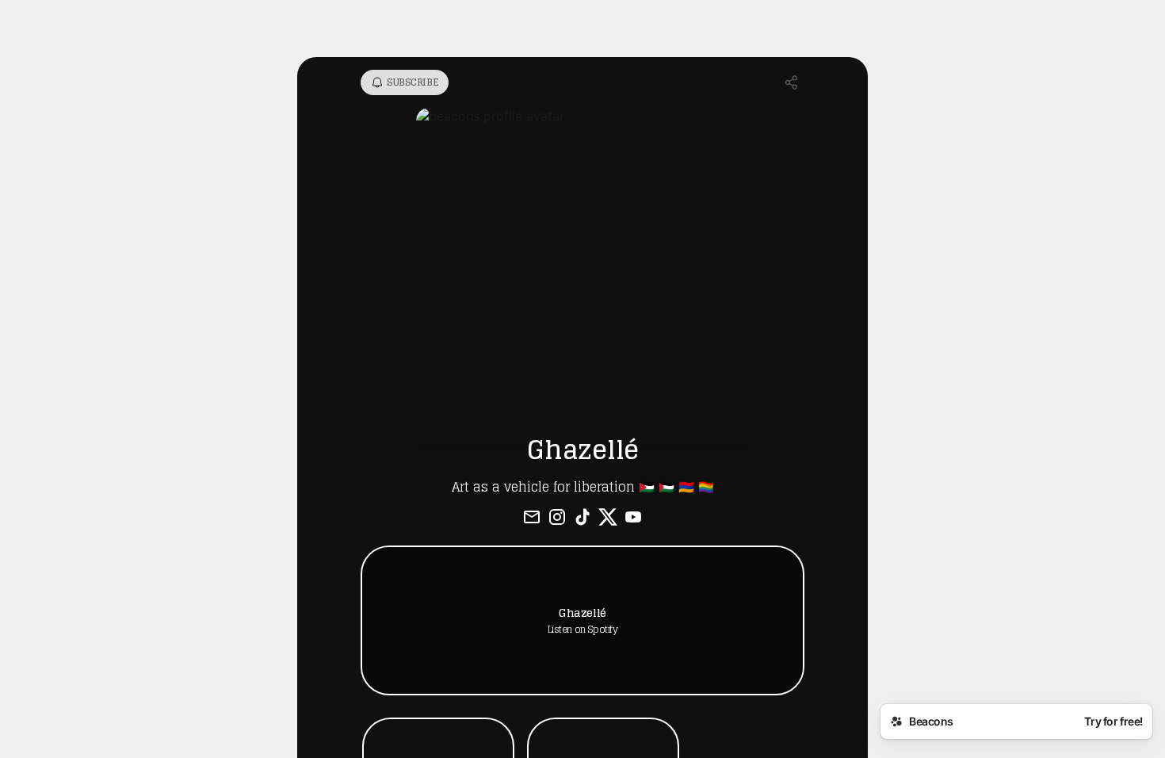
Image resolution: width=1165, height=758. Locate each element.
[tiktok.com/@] (582, 518)
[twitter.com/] (608, 518)
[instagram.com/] (557, 518)
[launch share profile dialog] (791, 82)
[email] (531, 518)
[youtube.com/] (633, 518)
